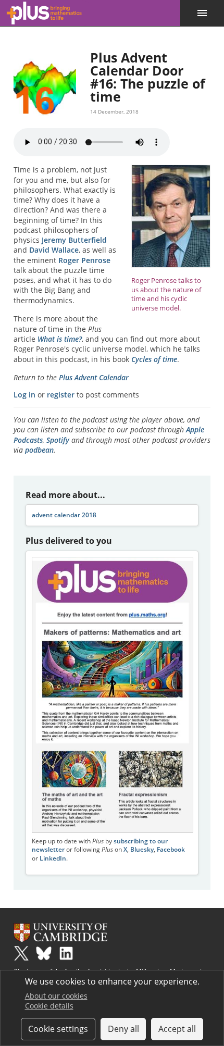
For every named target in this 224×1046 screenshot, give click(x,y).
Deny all (123, 1029)
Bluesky (142, 849)
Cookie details (49, 1006)
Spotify (57, 440)
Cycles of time (154, 359)
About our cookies (56, 996)
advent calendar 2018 (64, 515)
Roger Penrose (84, 260)
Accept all (177, 1029)
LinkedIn (53, 858)
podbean (39, 450)
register (60, 395)
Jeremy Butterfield (74, 240)
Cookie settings (58, 1029)
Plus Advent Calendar (94, 377)
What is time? (60, 339)
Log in (24, 395)
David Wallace (54, 250)
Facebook (171, 849)
